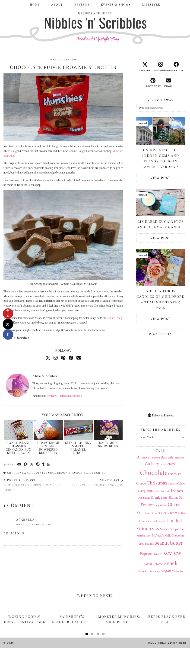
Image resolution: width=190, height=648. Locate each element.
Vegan (166, 571)
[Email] (78, 357)
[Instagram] (56, 357)
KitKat (181, 513)
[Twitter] (48, 357)
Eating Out (176, 497)
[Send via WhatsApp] (49, 464)
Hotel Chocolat (153, 513)
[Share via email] (19, 464)
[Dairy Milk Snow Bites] (108, 430)
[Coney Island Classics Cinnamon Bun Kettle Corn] (18, 430)
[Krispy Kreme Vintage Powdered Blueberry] (48, 430)
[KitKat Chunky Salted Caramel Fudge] (78, 430)
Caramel (171, 464)
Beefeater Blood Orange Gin (97, 482)
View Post (161, 178)
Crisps (181, 483)
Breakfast (179, 457)
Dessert (177, 490)
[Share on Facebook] (26, 464)
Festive (147, 504)
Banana (156, 457)
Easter (164, 497)
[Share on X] (8, 324)
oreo (141, 543)
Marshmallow (144, 535)
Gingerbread (160, 505)
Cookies (172, 483)
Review (171, 552)
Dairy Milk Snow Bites (108, 444)
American (144, 457)
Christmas (156, 483)
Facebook (76, 395)
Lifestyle (151, 4)
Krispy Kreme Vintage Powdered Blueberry (48, 448)
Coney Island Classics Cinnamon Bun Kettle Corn (18, 448)
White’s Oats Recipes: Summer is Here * (32, 485)
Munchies (97, 472)
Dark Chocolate (161, 491)
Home (35, 4)
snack (171, 563)
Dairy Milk (145, 491)
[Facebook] (71, 357)
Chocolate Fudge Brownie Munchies (57, 472)
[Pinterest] (63, 357)
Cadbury (152, 463)
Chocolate (16, 472)
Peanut (149, 543)
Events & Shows (116, 4)
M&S (155, 529)
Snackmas (145, 571)
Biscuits (167, 457)
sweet (156, 571)
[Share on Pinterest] (38, 464)
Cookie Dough (115, 318)
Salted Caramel (154, 564)
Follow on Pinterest (162, 415)
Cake (162, 464)
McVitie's (158, 535)
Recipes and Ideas (95, 13)
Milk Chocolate (174, 535)
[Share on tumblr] (43, 464)
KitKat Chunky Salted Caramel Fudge (78, 448)
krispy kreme (147, 521)
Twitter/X (51, 395)
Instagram (64, 395)
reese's (157, 554)
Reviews (81, 4)
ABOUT (57, 4)
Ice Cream (169, 513)
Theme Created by (166, 642)
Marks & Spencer (172, 529)
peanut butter (168, 543)
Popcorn (146, 553)
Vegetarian (178, 571)
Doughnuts (144, 497)
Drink (155, 497)
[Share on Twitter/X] (32, 464)
